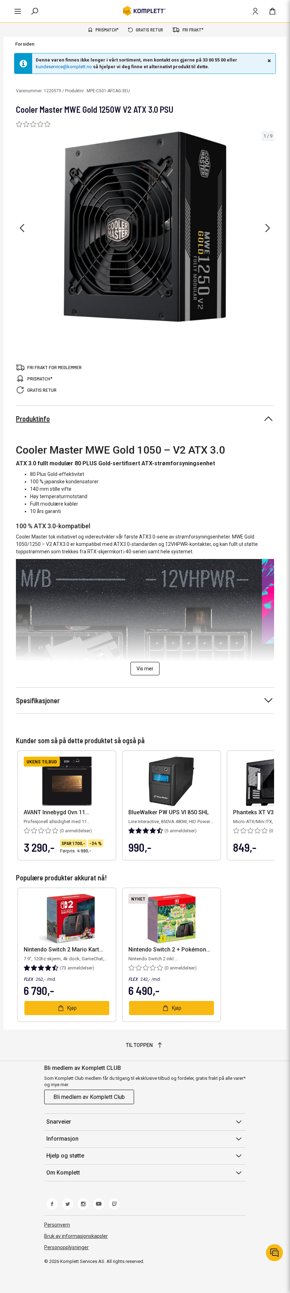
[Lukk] (268, 60)
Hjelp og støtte (65, 1155)
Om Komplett (63, 1172)
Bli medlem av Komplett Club (89, 1097)
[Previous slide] (22, 228)
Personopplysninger (66, 1247)
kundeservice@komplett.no (64, 66)
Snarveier (58, 1121)
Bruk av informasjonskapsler (76, 1236)
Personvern (57, 1225)
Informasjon (62, 1138)
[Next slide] (267, 228)
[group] (145, 226)
